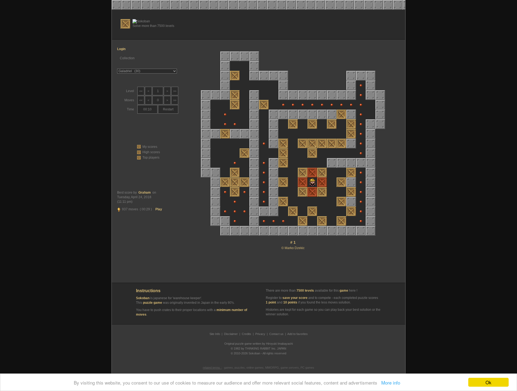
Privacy (260, 334)
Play (158, 209)
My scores (149, 147)
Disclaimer (231, 334)
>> (174, 91)
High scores (151, 152)
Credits (246, 334)
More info (389, 382)
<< (140, 91)
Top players (150, 157)
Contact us (276, 334)
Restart (168, 109)
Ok (488, 382)
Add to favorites (297, 334)
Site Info (214, 334)
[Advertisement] (305, 24)
